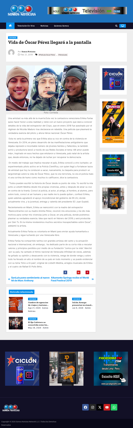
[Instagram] (92, 407)
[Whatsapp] (114, 407)
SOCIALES (12, 37)
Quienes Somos (61, 26)
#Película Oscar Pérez (47, 55)
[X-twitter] (100, 407)
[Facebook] (85, 407)
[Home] (10, 26)
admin (87, 308)
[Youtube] (107, 407)
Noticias (44, 26)
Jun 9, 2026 (77, 308)
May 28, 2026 (34, 328)
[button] (116, 26)
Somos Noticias (28, 52)
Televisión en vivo (26, 26)
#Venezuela (62, 55)
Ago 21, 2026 (34, 308)
